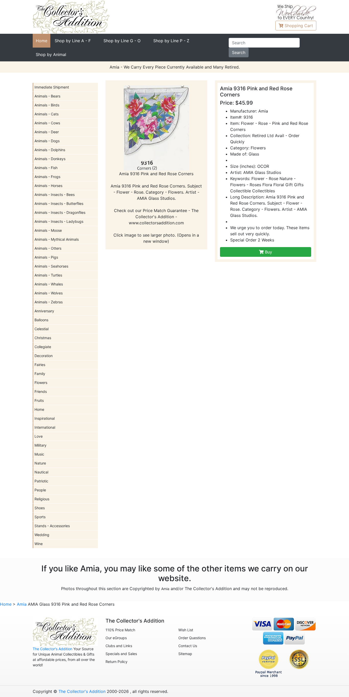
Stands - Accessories (52, 526)
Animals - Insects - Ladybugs (58, 221)
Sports (39, 517)
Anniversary (44, 311)
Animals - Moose (48, 230)
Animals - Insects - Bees (54, 194)
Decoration (43, 355)
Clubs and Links (119, 646)
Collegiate (42, 347)
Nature (40, 463)
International (44, 427)
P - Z (171, 40)
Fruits (39, 400)
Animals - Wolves (48, 293)
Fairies (39, 364)
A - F (73, 40)
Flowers (40, 382)
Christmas (42, 338)
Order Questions (192, 638)
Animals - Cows (47, 123)
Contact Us (187, 646)
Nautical (41, 472)
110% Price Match (120, 630)
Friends (40, 391)
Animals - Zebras (48, 302)
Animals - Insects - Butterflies (58, 203)
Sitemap (185, 653)
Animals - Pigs (46, 257)
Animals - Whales (48, 284)
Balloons (41, 320)
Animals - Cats (46, 114)
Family (39, 373)
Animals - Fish (45, 167)
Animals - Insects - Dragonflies (59, 212)
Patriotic (41, 481)
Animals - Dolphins (49, 150)
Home (41, 40)
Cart (299, 25)
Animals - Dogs (47, 141)
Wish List (185, 630)
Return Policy (116, 661)
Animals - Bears (47, 96)
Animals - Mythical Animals (56, 239)
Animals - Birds (46, 105)
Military (40, 445)
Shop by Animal (51, 54)
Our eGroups (116, 638)
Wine (38, 543)
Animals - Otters (47, 248)
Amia (165, 589)
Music (39, 454)
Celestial (41, 329)
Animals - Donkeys (49, 159)
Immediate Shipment (51, 87)
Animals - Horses (48, 185)
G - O (122, 40)
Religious (41, 499)
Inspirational (44, 418)
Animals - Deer (46, 132)
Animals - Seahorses (51, 266)
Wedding (41, 535)
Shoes (39, 508)
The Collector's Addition (52, 649)
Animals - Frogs (47, 176)
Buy (268, 252)
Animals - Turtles (48, 275)
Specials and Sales (121, 653)
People (40, 490)
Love (38, 436)
